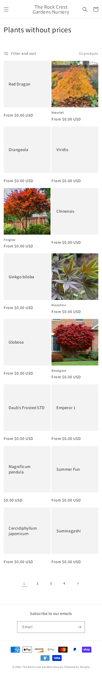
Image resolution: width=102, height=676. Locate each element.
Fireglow (10, 240)
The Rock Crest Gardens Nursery (43, 667)
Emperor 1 (66, 407)
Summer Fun (68, 469)
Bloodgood (58, 370)
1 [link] (24, 583)
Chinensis (65, 211)
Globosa (16, 342)
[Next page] (77, 583)
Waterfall (57, 112)
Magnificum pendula (20, 469)
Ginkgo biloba (21, 276)
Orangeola (18, 149)
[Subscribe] (79, 627)
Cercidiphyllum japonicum (23, 530)
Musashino (58, 305)
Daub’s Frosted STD (27, 407)
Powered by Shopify (77, 667)
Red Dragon (19, 84)
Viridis (62, 149)
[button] (6, 9)
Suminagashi (68, 531)
